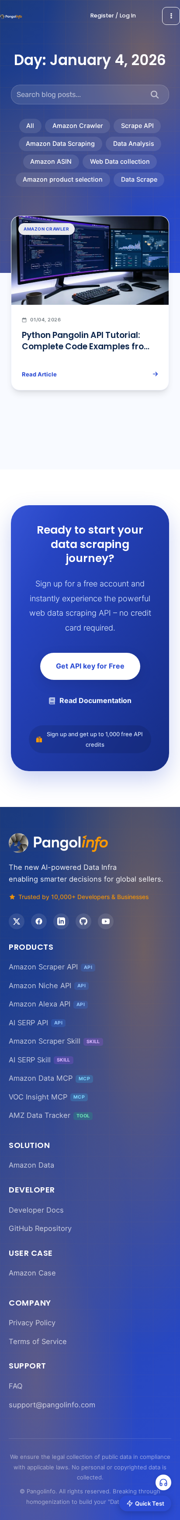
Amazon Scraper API (50, 966)
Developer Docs (36, 1210)
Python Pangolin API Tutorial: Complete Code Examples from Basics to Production (87, 346)
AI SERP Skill (39, 1059)
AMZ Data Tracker (49, 1115)
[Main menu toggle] (171, 16)
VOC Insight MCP (47, 1097)
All (30, 125)
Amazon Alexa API (47, 1004)
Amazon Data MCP (49, 1078)
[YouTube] (106, 921)
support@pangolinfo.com (52, 1404)
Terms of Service (38, 1341)
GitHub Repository (40, 1228)
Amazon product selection (63, 179)
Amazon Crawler (77, 125)
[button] (113, 16)
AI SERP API (35, 1022)
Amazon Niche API (47, 985)
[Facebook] (39, 921)
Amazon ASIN (51, 161)
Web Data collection (120, 161)
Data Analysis (133, 143)
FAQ (15, 1386)
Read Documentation (95, 700)
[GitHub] (83, 921)
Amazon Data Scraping (60, 143)
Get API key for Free (90, 666)
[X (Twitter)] (16, 921)
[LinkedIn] (61, 921)
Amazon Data (31, 1165)
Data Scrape (139, 179)
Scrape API (137, 125)
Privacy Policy (32, 1322)
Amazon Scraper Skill (54, 1041)
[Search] (155, 94)
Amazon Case (32, 1272)
